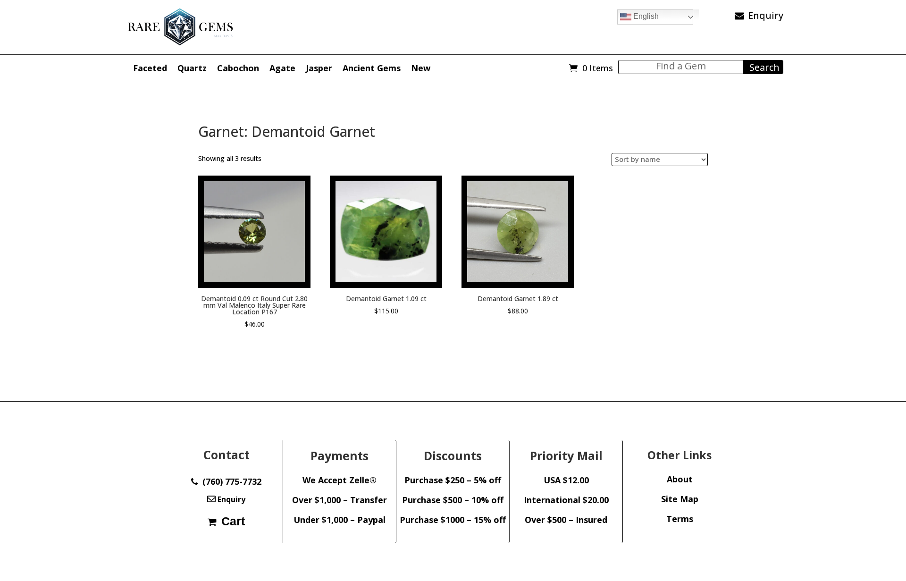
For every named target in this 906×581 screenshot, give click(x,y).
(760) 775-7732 (229, 481)
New (420, 68)
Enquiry (765, 15)
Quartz (192, 68)
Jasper (319, 68)
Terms (679, 518)
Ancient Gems (372, 68)
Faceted (150, 68)
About (680, 479)
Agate (282, 68)
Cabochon (238, 68)
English (645, 16)
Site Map (679, 499)
